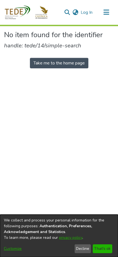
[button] (29, 12)
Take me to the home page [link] (59, 63)
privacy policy (70, 237)
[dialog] (59, 236)
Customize (13, 248)
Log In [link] (87, 12)
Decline (82, 248)
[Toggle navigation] (106, 12)
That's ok (102, 248)
